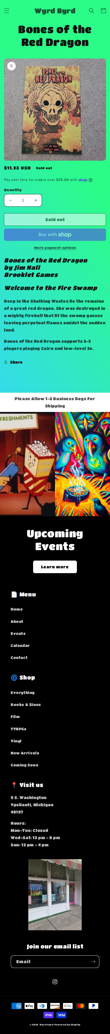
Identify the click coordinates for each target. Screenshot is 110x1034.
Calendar (20, 645)
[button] (7, 11)
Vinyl (16, 741)
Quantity (13, 190)
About (17, 621)
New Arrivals (25, 753)
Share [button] (16, 362)
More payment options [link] (55, 247)
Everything (23, 692)
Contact (19, 657)
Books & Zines (26, 704)
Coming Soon (24, 765)
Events (18, 633)
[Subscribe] (93, 961)
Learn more (55, 566)
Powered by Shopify (67, 1024)
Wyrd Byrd (46, 1024)
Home (17, 609)
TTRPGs (19, 729)
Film (15, 716)
